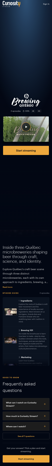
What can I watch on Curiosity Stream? (21, 404)
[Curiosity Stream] (11, 4)
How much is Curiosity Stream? (22, 416)
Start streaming (26, 150)
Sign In (46, 4)
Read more (7, 287)
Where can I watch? (16, 426)
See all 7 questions (26, 436)
